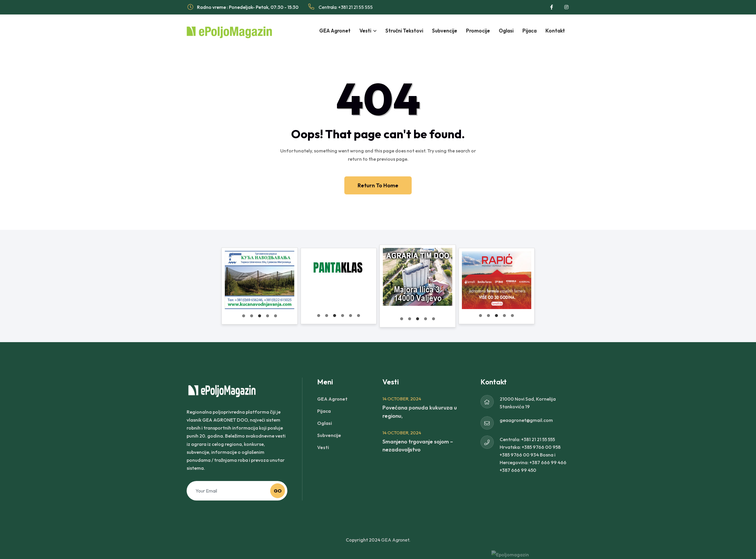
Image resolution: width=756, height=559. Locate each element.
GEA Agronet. (395, 540)
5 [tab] (275, 315)
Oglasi (506, 30)
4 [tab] (267, 315)
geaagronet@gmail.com (526, 420)
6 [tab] (358, 315)
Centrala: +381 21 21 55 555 (345, 7)
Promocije (478, 30)
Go (278, 491)
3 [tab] (259, 315)
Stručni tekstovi (404, 30)
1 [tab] (243, 315)
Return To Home (378, 185)
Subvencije (444, 30)
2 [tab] (251, 315)
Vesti (365, 30)
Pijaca (529, 30)
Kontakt (555, 30)
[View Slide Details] (259, 280)
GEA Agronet (335, 30)
